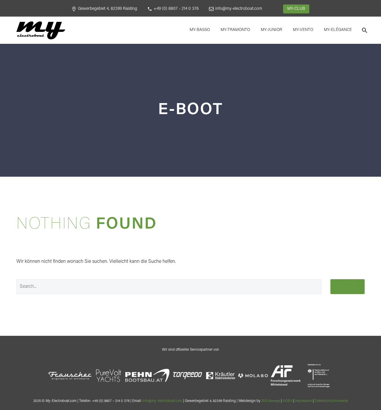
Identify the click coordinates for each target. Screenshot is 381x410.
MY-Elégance (338, 30)
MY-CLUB (296, 9)
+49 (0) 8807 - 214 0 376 (176, 9)
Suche (347, 286)
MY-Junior (271, 30)
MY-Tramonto (235, 30)
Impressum (303, 401)
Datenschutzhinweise (331, 401)
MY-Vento (303, 30)
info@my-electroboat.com (238, 9)
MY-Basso (200, 30)
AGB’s (287, 401)
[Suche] (364, 30)
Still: (270, 401)
